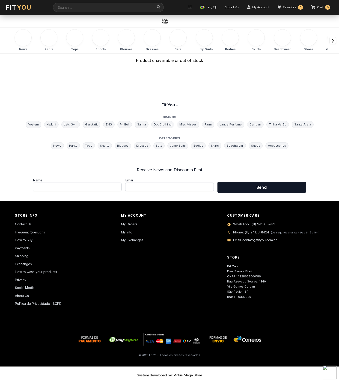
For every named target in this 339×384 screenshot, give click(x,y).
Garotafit (91, 124)
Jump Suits (178, 145)
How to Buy (24, 240)
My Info (126, 232)
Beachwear (235, 145)
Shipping (21, 256)
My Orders (129, 224)
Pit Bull (124, 124)
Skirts (215, 145)
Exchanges (23, 264)
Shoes (255, 145)
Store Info (232, 7)
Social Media (25, 288)
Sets (159, 145)
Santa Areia (302, 124)
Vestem (33, 124)
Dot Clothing (163, 124)
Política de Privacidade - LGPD (38, 303)
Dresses (142, 145)
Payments (22, 248)
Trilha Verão (277, 124)
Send (261, 187)
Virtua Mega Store (188, 375)
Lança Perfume (231, 124)
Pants (73, 145)
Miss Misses (188, 124)
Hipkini (51, 124)
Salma (141, 124)
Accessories (277, 145)
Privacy (20, 280)
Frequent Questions (30, 232)
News (57, 145)
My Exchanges (132, 240)
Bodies (198, 145)
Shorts (104, 145)
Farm (208, 124)
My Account (260, 7)
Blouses (122, 145)
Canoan (255, 124)
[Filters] (190, 7)
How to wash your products (36, 272)
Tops (88, 145)
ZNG (109, 124)
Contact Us (23, 224)
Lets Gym (70, 124)
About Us (22, 296)
